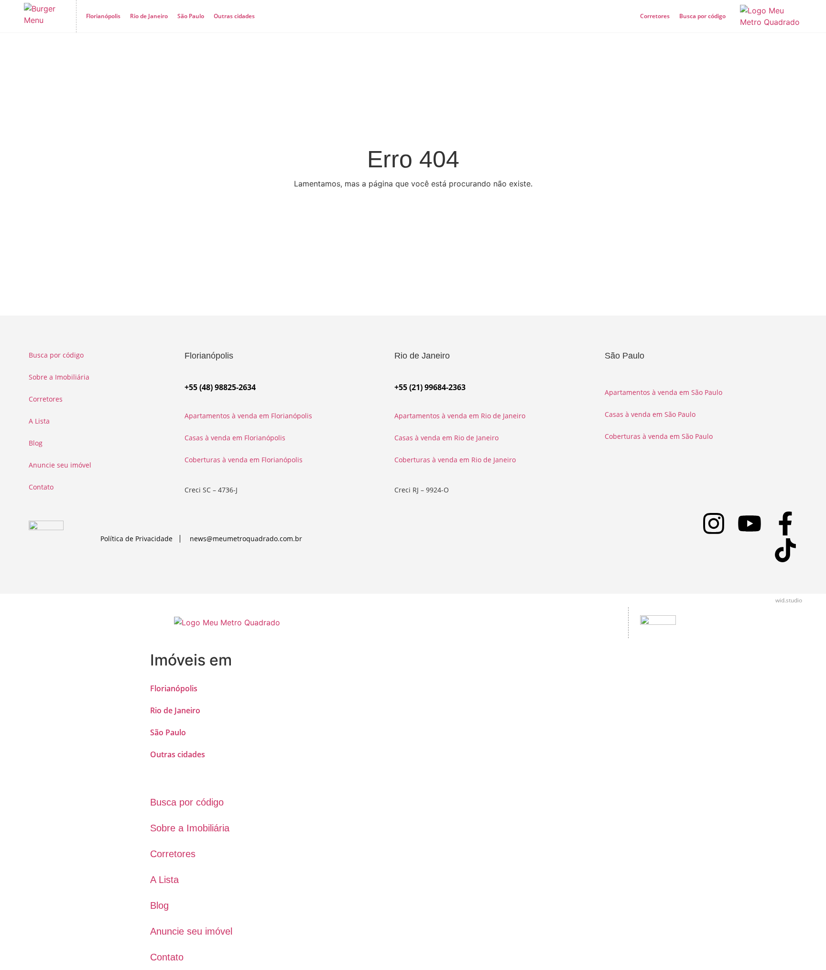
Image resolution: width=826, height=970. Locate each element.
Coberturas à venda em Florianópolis (244, 459)
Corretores (655, 16)
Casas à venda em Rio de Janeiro (446, 437)
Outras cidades (234, 16)
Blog (36, 442)
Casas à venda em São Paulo (650, 414)
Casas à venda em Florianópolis (235, 437)
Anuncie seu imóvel (60, 464)
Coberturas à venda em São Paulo (659, 436)
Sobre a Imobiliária (59, 376)
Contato (41, 486)
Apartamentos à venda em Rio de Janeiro (459, 415)
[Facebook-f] (785, 523)
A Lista (39, 420)
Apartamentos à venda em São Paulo (663, 392)
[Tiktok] (785, 550)
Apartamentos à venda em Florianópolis (248, 415)
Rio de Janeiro (149, 16)
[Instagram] (714, 523)
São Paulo (190, 16)
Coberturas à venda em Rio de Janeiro (455, 459)
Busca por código (702, 16)
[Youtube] (749, 523)
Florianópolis (103, 16)
